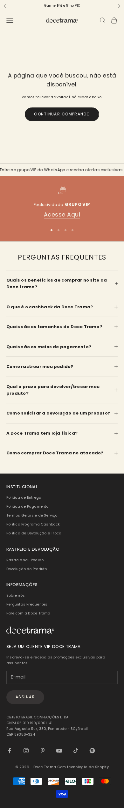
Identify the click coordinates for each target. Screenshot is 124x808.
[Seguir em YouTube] (59, 750)
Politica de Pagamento (27, 506)
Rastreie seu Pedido (25, 559)
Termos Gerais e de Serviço (32, 515)
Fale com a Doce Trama (28, 613)
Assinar (25, 697)
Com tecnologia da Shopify (83, 766)
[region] (62, 203)
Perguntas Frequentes (26, 604)
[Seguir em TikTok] (75, 750)
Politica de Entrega (23, 497)
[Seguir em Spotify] (92, 750)
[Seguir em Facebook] (9, 750)
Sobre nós (15, 595)
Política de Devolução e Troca (33, 533)
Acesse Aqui (62, 214)
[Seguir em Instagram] (26, 750)
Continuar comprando (62, 114)
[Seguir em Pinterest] (42, 750)
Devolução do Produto (26, 568)
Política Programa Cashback (33, 524)
